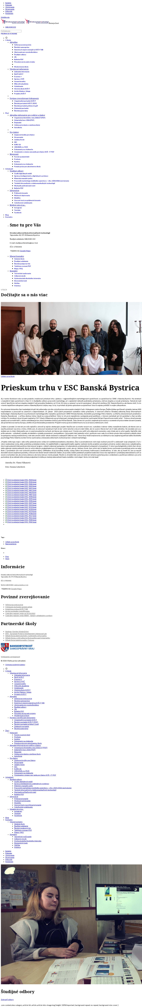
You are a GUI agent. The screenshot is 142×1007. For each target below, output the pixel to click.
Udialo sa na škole (8, 376)
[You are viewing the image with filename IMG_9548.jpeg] (20, 513)
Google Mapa (25, 251)
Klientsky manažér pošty (23, 178)
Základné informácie (21, 72)
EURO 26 (17, 144)
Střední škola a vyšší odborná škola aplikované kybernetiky (27, 638)
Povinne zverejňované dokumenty (24, 98)
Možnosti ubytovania (22, 195)
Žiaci (7, 113)
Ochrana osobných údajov (15, 664)
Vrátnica (17, 286)
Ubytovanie (9, 7)
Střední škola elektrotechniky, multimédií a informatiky (26, 636)
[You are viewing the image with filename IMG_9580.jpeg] (20, 520)
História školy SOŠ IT (22, 89)
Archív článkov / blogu (22, 91)
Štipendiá (17, 122)
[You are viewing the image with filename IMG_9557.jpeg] (20, 516)
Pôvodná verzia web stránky (24, 62)
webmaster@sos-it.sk (21, 585)
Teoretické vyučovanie (22, 273)
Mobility (17, 198)
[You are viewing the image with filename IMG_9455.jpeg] (20, 488)
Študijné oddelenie (21, 261)
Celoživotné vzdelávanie (23, 203)
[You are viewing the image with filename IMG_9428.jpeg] (20, 480)
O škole (8, 40)
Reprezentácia (10, 544)
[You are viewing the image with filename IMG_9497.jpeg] (20, 503)
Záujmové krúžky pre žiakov (24, 135)
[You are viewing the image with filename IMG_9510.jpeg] (20, 507)
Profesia (17, 159)
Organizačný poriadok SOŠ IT (25, 101)
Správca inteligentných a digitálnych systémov (31, 176)
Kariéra (17, 162)
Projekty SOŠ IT (20, 94)
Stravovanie (9, 9)
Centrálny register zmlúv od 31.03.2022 (20, 613)
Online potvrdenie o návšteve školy (27, 125)
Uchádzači (9, 169)
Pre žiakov (14, 132)
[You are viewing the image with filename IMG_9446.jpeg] (20, 484)
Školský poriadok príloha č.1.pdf (26, 106)
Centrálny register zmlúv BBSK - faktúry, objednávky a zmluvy (28, 615)
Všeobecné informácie (19, 69)
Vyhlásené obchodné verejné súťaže (18, 607)
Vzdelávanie (18, 86)
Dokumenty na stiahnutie (23, 149)
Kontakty (8, 217)
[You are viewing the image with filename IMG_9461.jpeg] (20, 490)
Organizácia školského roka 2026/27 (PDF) (29, 118)
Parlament (9, 13)
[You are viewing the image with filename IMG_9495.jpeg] (20, 499)
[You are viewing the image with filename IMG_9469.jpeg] (20, 492)
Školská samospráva (21, 47)
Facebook (17, 212)
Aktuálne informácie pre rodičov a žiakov (27, 115)
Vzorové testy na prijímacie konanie (27, 200)
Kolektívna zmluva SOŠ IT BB (16, 609)
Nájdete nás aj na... (18, 205)
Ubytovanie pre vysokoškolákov (25, 52)
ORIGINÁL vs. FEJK (21, 147)
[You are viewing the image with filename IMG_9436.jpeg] (20, 482)
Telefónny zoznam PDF (22, 266)
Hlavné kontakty (17, 256)
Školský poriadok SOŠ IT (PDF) (25, 103)
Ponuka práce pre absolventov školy (27, 166)
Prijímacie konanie (9, 34)
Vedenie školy (19, 259)
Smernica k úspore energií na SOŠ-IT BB (28, 50)
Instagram (18, 208)
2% (15, 57)
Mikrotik (8, 11)
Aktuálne (14, 42)
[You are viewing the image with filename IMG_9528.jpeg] (20, 509)
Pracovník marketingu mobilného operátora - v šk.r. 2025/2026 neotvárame (41, 181)
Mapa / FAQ (18, 269)
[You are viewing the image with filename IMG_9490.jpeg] (20, 497)
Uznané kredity (19, 81)
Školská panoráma (21, 111)
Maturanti (14, 154)
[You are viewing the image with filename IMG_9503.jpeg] (20, 505)
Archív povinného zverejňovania (17, 611)
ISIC (15, 142)
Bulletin (8, 3)
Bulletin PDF (18, 59)
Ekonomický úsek (20, 281)
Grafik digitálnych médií (23, 173)
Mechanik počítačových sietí (24, 186)
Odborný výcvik (20, 276)
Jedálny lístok (19, 140)
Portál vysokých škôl (21, 157)
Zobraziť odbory (7, 999)
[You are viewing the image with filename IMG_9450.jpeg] (20, 486)
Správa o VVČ (19, 79)
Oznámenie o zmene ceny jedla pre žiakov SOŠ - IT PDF (34, 152)
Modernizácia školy (21, 67)
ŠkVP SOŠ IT (18, 74)
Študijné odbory (20, 54)
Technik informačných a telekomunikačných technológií (34, 183)
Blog (7, 215)
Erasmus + (18, 76)
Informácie (14, 190)
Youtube (17, 210)
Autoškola (18, 127)
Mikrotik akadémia (21, 84)
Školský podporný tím (22, 264)
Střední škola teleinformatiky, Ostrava (19, 640)
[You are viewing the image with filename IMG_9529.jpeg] (20, 511)
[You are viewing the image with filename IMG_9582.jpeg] (20, 522)
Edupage (8, 5)
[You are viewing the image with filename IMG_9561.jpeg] (20, 518)
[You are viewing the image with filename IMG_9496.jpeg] (20, 501)
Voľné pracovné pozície (22, 45)
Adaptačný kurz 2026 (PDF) (24, 120)
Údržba (17, 283)
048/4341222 (10, 27)
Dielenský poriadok (21, 108)
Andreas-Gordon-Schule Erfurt (17, 631)
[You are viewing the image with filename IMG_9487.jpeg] (20, 495)
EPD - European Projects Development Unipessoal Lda (26, 634)
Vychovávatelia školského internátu (27, 278)
